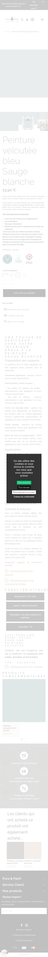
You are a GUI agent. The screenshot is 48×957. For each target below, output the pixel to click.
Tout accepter (24, 483)
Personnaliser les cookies (24, 492)
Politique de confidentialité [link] (24, 496)
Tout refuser (24, 487)
